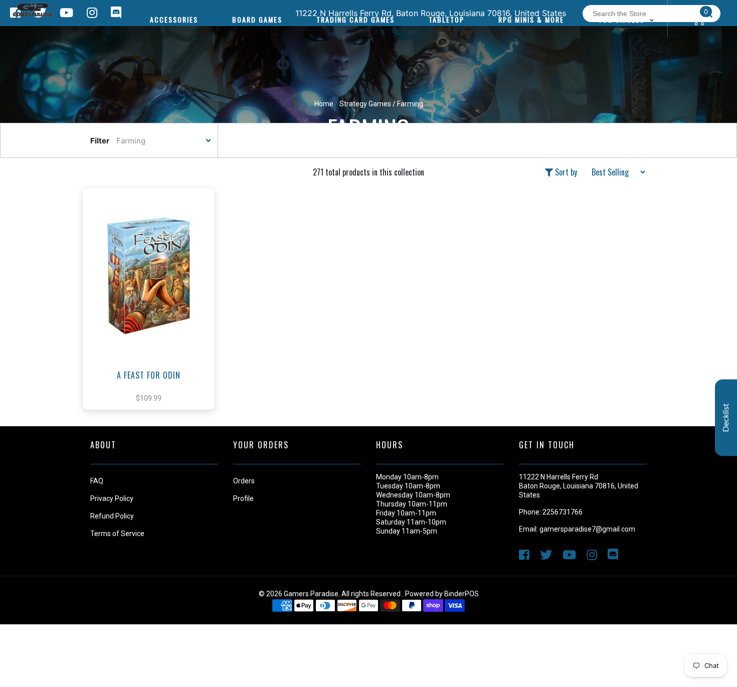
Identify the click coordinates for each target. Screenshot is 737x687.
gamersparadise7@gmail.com (587, 529)
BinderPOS (461, 594)
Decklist (726, 418)
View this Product (153, 314)
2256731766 (562, 512)
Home (323, 104)
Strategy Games (365, 104)
